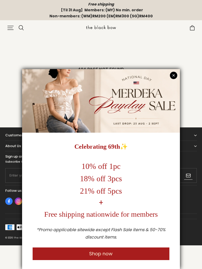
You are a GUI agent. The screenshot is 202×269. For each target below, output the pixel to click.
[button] (10, 28)
